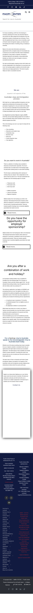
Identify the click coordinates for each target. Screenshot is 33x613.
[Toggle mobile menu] (29, 12)
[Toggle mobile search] (26, 12)
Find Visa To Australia (6, 509)
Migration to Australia (5, 558)
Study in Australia (5, 549)
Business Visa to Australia (6, 512)
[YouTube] (9, 503)
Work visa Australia (5, 531)
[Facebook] (6, 498)
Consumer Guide (24, 529)
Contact (4, 566)
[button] (16, 213)
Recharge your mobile (24, 527)
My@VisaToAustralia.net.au (16, 3)
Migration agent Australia (6, 561)
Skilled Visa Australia (5, 520)
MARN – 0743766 (24, 513)
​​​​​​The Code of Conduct (24, 525)
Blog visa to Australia (8, 570)
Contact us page (9, 482)
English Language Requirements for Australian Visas (7, 553)
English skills (24, 518)
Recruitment (5, 564)
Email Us (27, 584)
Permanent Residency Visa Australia (8, 534)
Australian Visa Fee (24, 543)
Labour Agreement (5, 545)
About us (5, 568)
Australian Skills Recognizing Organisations (24, 546)
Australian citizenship (5, 538)
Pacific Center (20, 582)
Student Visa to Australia (6, 527)
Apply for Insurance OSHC (24, 557)
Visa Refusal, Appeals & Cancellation (8, 541)
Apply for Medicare (24, 554)
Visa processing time (24, 520)
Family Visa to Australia (6, 516)
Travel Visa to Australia (6, 523)
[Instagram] (11, 498)
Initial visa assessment (24, 537)
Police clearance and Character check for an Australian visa (24, 533)
